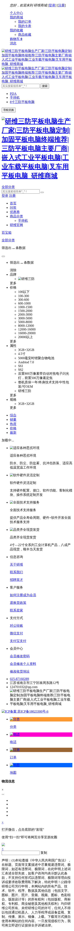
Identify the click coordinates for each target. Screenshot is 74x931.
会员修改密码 (20, 656)
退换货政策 (18, 602)
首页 (13, 203)
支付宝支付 (18, 641)
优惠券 (15, 212)
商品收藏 (24, 34)
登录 (52, 5)
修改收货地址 (20, 671)
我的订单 (24, 21)
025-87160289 (19, 679)
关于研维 (16, 564)
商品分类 (16, 216)
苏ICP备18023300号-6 (32, 711)
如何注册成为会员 (23, 595)
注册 (61, 5)
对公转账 (16, 625)
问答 (13, 207)
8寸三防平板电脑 (22, 102)
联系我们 (16, 572)
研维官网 (16, 225)
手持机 (15, 97)
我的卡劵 (24, 26)
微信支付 (16, 633)
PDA (13, 93)
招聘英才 (16, 580)
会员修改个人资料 (23, 664)
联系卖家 (16, 610)
